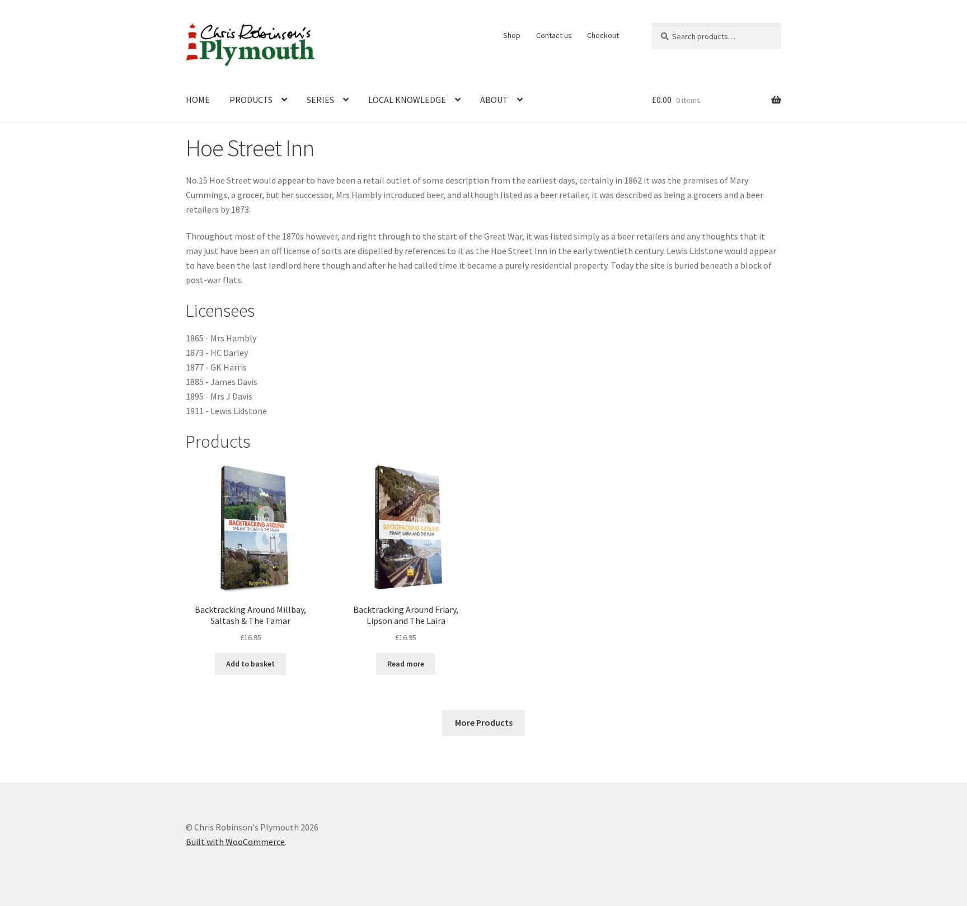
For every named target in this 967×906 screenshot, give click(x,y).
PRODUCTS (251, 99)
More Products (484, 722)
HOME (198, 99)
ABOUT (494, 99)
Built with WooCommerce (235, 841)
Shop (511, 35)
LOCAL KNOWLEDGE (407, 99)
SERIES (320, 99)
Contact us (554, 35)
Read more (405, 664)
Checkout (603, 35)
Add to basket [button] (250, 664)
